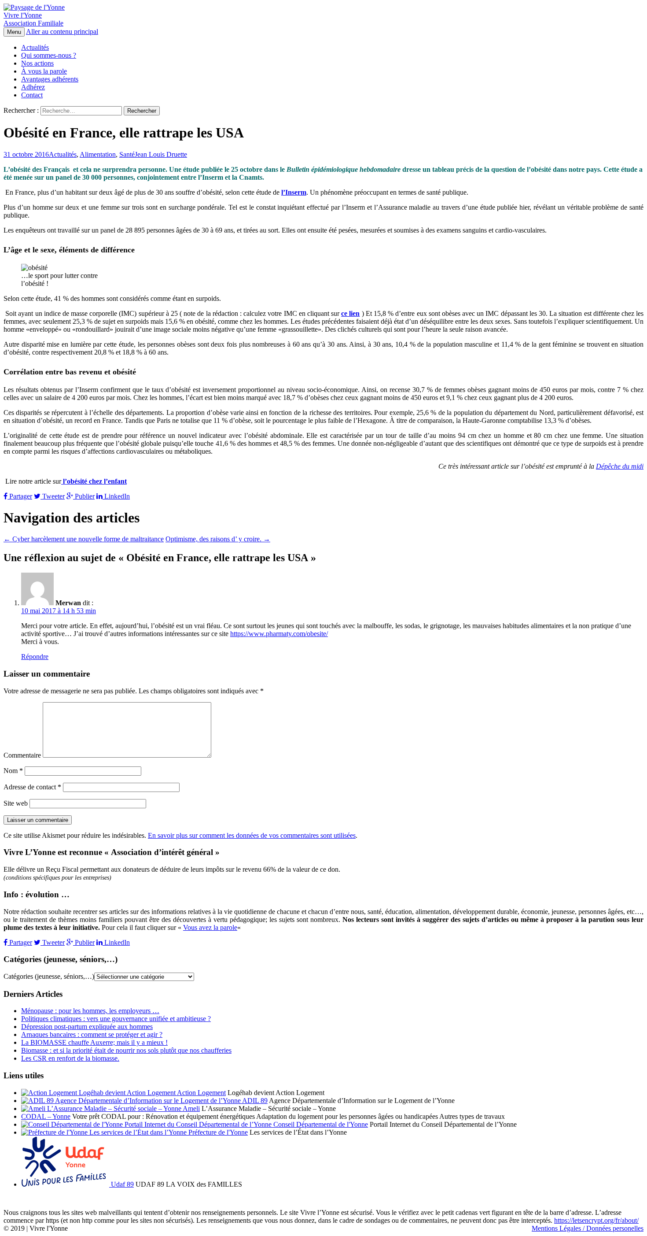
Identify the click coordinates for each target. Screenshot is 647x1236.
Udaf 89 (121, 1184)
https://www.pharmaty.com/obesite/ (279, 633)
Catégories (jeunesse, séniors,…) (49, 976)
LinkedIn (116, 496)
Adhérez (33, 87)
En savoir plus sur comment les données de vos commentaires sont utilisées (252, 835)
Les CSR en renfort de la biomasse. (70, 1058)
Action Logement (201, 1092)
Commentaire (22, 755)
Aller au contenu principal (62, 31)
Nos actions (37, 63)
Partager (19, 496)
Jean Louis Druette (161, 154)
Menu (14, 32)
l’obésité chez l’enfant (94, 481)
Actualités (35, 47)
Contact (32, 95)
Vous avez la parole (210, 927)
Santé (127, 154)
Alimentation (98, 154)
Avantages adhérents (49, 79)
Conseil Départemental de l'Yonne (320, 1124)
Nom (13, 770)
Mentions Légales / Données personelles (587, 1228)
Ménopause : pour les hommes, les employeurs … (90, 1010)
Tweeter (52, 496)
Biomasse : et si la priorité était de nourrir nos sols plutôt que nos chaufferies (126, 1050)
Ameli (190, 1108)
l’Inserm (293, 192)
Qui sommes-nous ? (48, 55)
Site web (16, 803)
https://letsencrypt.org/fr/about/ (596, 1220)
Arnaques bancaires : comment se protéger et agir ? (91, 1034)
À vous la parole (44, 71)
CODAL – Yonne (45, 1116)
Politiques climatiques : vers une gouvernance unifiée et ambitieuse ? (116, 1018)
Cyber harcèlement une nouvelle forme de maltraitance (84, 539)
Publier (84, 496)
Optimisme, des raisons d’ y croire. (217, 539)
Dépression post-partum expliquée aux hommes (87, 1026)
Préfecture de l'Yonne (217, 1132)
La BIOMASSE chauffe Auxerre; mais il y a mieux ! (94, 1042)
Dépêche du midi (619, 466)
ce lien (350, 313)
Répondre (34, 656)
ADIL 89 (254, 1100)
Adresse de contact (32, 787)
